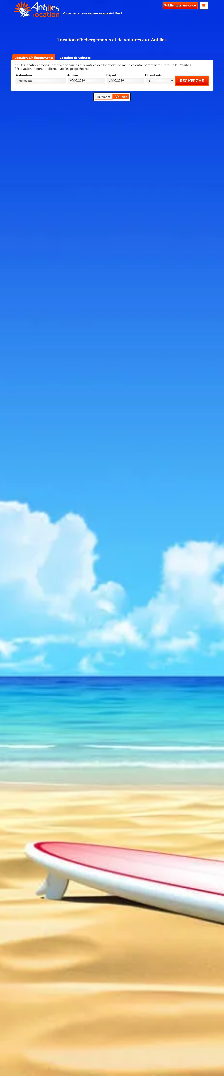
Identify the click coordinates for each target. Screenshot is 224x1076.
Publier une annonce (180, 5)
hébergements (34, 58)
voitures (75, 58)
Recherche (192, 81)
